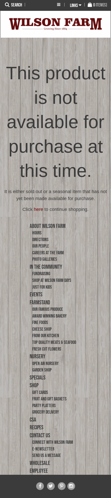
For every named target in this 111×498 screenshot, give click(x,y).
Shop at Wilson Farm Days (51, 280)
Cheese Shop (42, 329)
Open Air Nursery (45, 363)
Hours (37, 232)
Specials (37, 377)
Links (74, 5)
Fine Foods (40, 322)
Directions (40, 239)
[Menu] (58, 4)
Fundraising (41, 273)
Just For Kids (42, 287)
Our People (40, 246)
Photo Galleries (44, 259)
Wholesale (40, 463)
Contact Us (40, 435)
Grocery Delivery (45, 412)
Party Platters (44, 405)
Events (36, 294)
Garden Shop (42, 370)
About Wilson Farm (48, 226)
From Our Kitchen (45, 335)
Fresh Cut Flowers (46, 349)
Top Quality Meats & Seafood (54, 342)
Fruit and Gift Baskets (49, 398)
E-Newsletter (43, 449)
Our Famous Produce (47, 309)
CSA (33, 419)
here (38, 209)
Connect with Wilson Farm (52, 442)
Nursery (37, 356)
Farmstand (40, 302)
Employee (39, 471)
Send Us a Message (46, 455)
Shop (34, 385)
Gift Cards (40, 392)
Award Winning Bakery (49, 316)
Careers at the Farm (48, 252)
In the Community (46, 267)
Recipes (36, 427)
